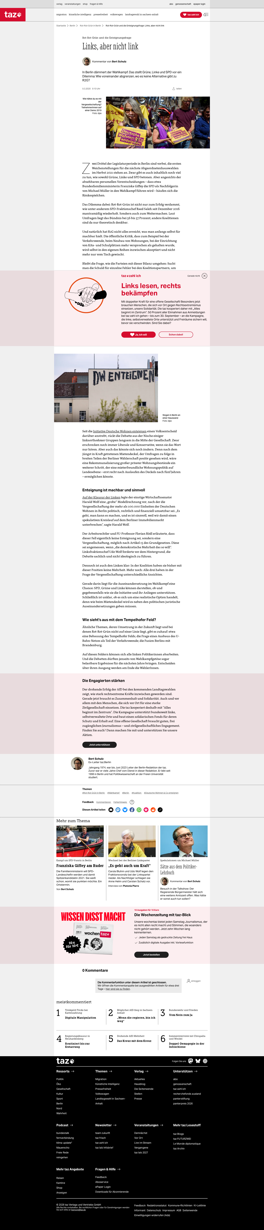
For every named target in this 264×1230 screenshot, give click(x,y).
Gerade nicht (193, 276)
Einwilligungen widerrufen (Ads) (152, 1215)
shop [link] (85, 4)
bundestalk (62, 1133)
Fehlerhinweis (120, 802)
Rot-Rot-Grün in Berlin (90, 26)
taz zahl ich (179, 1089)
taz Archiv (179, 1148)
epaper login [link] (199, 4)
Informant (140, 1210)
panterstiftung (181, 1098)
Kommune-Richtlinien (180, 1205)
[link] (62, 14)
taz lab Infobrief (104, 1147)
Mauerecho (62, 1147)
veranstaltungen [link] (73, 4)
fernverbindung (65, 1138)
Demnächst (140, 1133)
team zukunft (102, 1133)
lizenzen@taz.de (78, 1209)
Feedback (101, 1177)
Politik (60, 1079)
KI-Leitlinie (200, 1205)
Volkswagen (102, 1093)
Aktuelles (139, 1079)
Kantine (60, 1183)
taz (65, 1061)
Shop (59, 1187)
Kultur (59, 1093)
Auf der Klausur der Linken (101, 497)
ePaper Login (103, 1186)
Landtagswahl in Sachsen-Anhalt (110, 1101)
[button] (206, 14)
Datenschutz (154, 1210)
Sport (59, 1098)
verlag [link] (59, 4)
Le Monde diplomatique (187, 1143)
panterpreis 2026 (183, 1103)
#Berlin (125, 792)
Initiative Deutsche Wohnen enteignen (120, 431)
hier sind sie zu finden (118, 989)
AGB (179, 1210)
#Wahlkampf (113, 792)
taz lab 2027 (141, 1152)
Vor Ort (138, 1138)
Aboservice (101, 1182)
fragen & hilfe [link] (96, 4)
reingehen (62, 1157)
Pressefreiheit (103, 1089)
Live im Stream (142, 1142)
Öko (58, 1084)
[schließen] (205, 276)
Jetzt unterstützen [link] (99, 744)
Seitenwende (190, 1210)
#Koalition (137, 792)
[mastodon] (190, 1062)
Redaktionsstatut (157, 1205)
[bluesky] (198, 1062)
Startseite (61, 26)
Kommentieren (103, 802)
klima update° (64, 1142)
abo (175, 1079)
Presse (138, 1098)
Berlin (72, 26)
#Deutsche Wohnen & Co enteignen (161, 792)
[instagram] (205, 1062)
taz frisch (100, 1138)
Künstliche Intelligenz (107, 1084)
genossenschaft (182, 1084)
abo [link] (171, 4)
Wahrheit (61, 1113)
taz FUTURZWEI (182, 1138)
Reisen (60, 1178)
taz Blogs (178, 1134)
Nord (59, 1108)
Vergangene (141, 1147)
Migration (100, 1079)
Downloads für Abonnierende (112, 1191)
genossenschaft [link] (183, 4)
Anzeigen (61, 1192)
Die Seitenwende (143, 1089)
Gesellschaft (63, 1089)
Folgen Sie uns (179, 1061)
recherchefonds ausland (187, 1093)
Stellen (138, 1093)
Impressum (169, 1210)
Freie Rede (62, 1152)
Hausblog (139, 1084)
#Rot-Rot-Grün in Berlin (93, 792)
